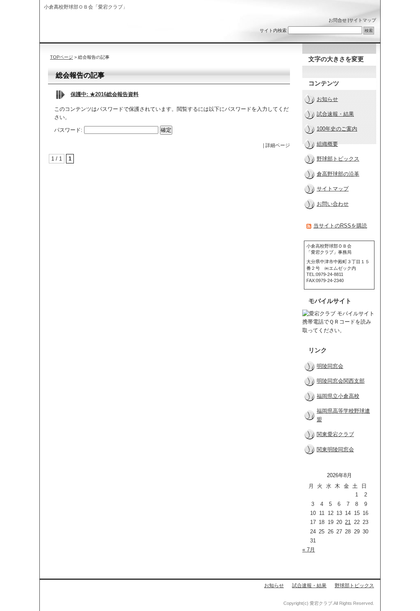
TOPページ (61, 57)
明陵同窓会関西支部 (341, 381)
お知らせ (327, 99)
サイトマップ (362, 20)
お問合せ (338, 20)
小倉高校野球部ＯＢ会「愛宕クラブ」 (96, 28)
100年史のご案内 (337, 129)
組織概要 (327, 144)
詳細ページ (277, 145)
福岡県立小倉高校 (338, 396)
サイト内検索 (273, 30)
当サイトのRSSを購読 (340, 226)
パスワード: (69, 130)
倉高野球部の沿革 (338, 174)
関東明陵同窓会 (335, 449)
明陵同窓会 (330, 366)
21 (348, 522)
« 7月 (308, 550)
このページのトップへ (278, 164)
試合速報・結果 (335, 114)
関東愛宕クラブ (335, 434)
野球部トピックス (338, 159)
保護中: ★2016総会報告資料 (105, 94)
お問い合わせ (333, 204)
